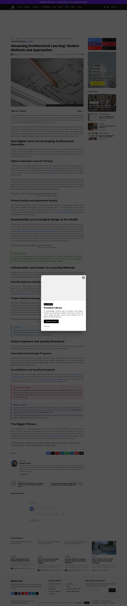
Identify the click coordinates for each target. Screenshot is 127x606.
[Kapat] (83, 277)
